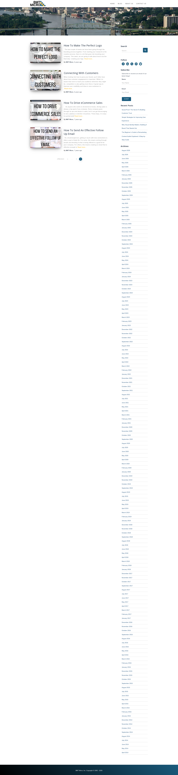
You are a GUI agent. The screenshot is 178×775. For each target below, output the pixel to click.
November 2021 (127, 382)
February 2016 (126, 663)
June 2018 (125, 549)
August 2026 (126, 150)
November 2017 (127, 577)
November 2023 (127, 285)
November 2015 (127, 675)
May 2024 (125, 260)
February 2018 (126, 565)
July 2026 (125, 154)
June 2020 (125, 451)
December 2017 (127, 573)
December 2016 (127, 622)
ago (78, 62)
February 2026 (126, 175)
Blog (120, 3)
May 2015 (125, 699)
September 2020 (127, 439)
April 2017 (125, 606)
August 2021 (126, 394)
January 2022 (126, 374)
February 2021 (126, 419)
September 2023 (127, 293)
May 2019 (125, 504)
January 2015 (126, 716)
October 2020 (126, 435)
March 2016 (126, 659)
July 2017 (125, 594)
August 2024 (126, 248)
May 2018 (125, 553)
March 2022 (126, 366)
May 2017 (125, 602)
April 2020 (125, 459)
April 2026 (125, 167)
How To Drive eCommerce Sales (83, 102)
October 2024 (126, 240)
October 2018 (126, 533)
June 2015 (125, 695)
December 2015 (127, 671)
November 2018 (127, 529)
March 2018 (126, 561)
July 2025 (125, 203)
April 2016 (125, 655)
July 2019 (125, 496)
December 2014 (127, 720)
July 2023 (125, 301)
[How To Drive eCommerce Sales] (45, 110)
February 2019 (126, 516)
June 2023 (125, 305)
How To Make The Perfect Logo (83, 45)
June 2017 (125, 598)
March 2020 (126, 464)
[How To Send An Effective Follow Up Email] (45, 137)
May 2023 (125, 309)
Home (112, 3)
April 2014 (125, 752)
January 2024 (126, 276)
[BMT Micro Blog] (38, 3)
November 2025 (127, 187)
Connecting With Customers (81, 73)
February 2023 (126, 321)
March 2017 (126, 610)
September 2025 (127, 195)
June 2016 (125, 647)
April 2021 (125, 411)
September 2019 (127, 488)
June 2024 (125, 256)
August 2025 (126, 199)
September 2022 (127, 341)
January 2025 (126, 228)
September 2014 (127, 732)
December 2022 (127, 329)
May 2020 (125, 455)
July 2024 (125, 252)
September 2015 (127, 683)
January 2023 (126, 325)
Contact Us (141, 3)
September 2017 (127, 586)
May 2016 (125, 651)
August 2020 (126, 443)
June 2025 (125, 207)
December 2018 (127, 525)
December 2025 (127, 183)
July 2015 (125, 691)
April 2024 (125, 264)
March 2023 (126, 317)
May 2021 (125, 407)
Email (124, 89)
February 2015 (126, 712)
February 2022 (126, 370)
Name (124, 79)
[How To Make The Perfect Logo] (45, 53)
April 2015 (125, 704)
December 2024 (127, 232)
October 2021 (126, 386)
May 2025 (125, 211)
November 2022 (127, 333)
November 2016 (127, 626)
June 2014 (125, 744)
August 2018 (126, 541)
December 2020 (127, 427)
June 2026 (125, 158)
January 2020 (126, 472)
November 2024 (127, 236)
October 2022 (126, 337)
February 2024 (126, 272)
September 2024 (127, 244)
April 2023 (125, 313)
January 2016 (126, 667)
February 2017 (126, 614)
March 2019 (126, 512)
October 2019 (126, 484)
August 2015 (126, 687)
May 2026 (125, 162)
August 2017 (126, 590)
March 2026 (126, 171)
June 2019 (125, 500)
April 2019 (125, 508)
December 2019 (127, 476)
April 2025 (125, 215)
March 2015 (126, 708)
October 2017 (126, 581)
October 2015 (126, 679)
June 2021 (125, 402)
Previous (61, 159)
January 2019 (126, 520)
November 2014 (127, 724)
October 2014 (126, 728)
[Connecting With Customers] (45, 80)
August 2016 (126, 638)
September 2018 (127, 537)
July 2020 (125, 447)
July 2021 (125, 398)
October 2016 (126, 630)
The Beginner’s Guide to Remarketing (134, 132)
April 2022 (125, 362)
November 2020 (127, 431)
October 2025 (126, 191)
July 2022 (125, 350)
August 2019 (126, 492)
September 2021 (127, 390)
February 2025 (126, 223)
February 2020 (126, 468)
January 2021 (126, 423)
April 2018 (125, 557)
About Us (129, 3)
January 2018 (126, 569)
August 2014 (126, 736)
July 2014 (125, 740)
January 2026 (126, 179)
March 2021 (126, 415)
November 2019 (127, 480)
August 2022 (126, 346)
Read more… (89, 59)
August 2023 (126, 297)
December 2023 (127, 280)
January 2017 (126, 618)
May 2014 (125, 748)
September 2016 (127, 634)
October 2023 (126, 289)
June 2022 (125, 354)
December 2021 (127, 378)
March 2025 (126, 219)
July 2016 (125, 642)
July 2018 (125, 545)
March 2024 (126, 268)
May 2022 (125, 358)
